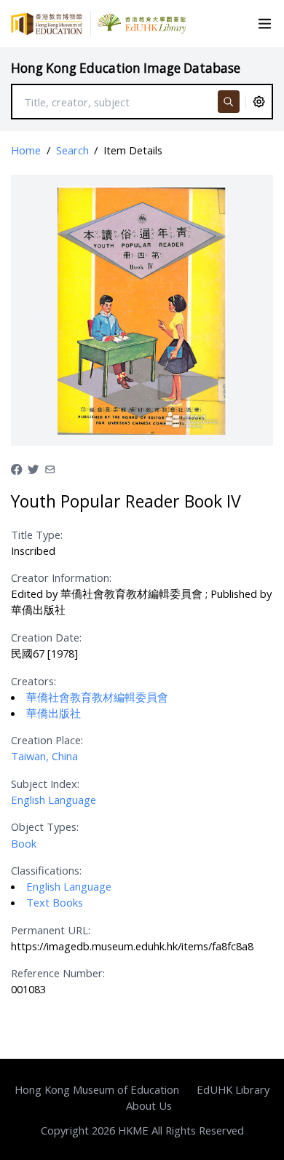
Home (26, 150)
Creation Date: (46, 637)
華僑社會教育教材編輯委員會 (97, 697)
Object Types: (45, 826)
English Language (53, 799)
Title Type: (37, 534)
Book (23, 843)
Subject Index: (45, 783)
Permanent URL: (50, 930)
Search (72, 150)
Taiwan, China (44, 756)
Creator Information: (61, 577)
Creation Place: (47, 740)
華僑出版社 (53, 713)
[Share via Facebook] (16, 467)
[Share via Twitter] (33, 467)
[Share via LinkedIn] (49, 467)
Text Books (54, 902)
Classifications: (46, 870)
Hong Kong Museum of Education (97, 1089)
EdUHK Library (233, 1089)
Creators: (33, 681)
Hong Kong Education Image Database (125, 68)
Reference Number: (58, 973)
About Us (149, 1105)
